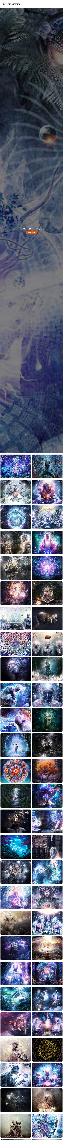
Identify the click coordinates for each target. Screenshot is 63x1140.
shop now (31, 232)
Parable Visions (11, 4)
